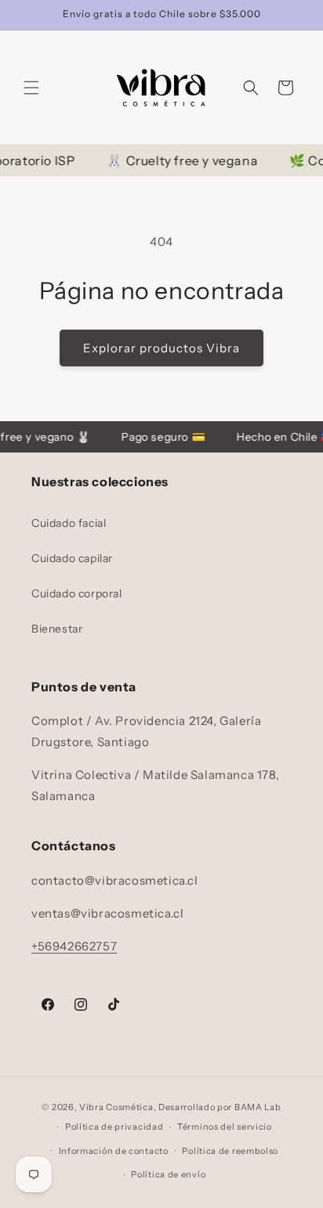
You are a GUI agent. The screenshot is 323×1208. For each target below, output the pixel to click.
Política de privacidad (114, 1126)
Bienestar (56, 629)
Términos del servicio (224, 1126)
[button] (31, 87)
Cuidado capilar (72, 558)
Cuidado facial (68, 523)
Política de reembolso (230, 1150)
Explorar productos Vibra (161, 348)
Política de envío (168, 1174)
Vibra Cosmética (116, 1107)
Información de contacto (114, 1150)
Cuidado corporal (76, 593)
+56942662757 (74, 946)
